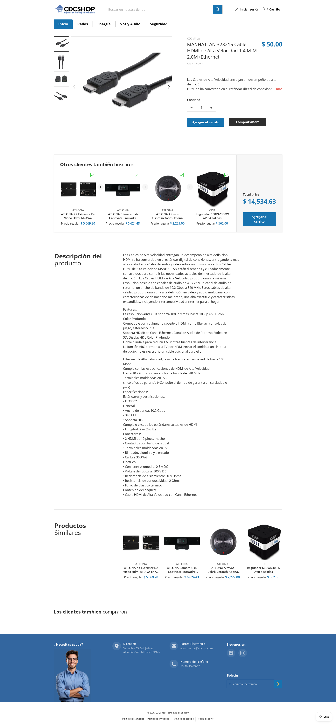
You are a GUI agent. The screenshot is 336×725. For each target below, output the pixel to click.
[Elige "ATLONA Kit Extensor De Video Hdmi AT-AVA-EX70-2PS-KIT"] (92, 175)
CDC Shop (161, 712)
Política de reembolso (133, 718)
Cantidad (193, 100)
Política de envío (205, 718)
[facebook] (231, 653)
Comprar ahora (248, 122)
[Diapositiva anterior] (74, 87)
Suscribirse (278, 684)
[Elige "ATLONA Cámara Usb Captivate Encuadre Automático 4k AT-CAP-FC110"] (137, 175)
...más (278, 89)
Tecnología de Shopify (177, 712)
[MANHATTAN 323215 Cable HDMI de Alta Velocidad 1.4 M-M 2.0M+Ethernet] (61, 44)
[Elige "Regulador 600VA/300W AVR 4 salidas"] (226, 175)
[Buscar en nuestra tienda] (217, 9)
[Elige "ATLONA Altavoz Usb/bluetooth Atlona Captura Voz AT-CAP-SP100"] (182, 175)
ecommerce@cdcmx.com (196, 648)
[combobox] (162, 9)
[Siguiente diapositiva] (169, 87)
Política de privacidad (158, 718)
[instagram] (242, 653)
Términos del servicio (183, 718)
